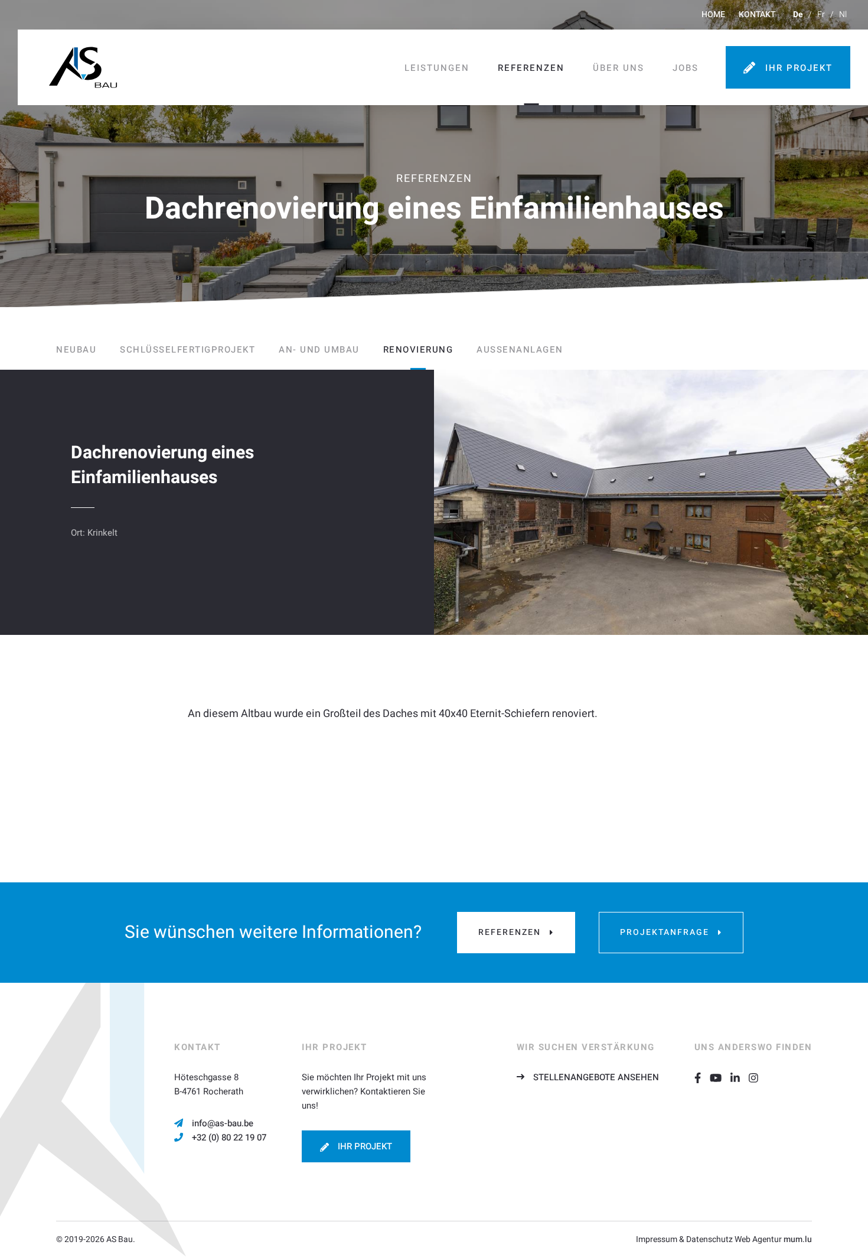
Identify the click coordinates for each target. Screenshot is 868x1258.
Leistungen (436, 67)
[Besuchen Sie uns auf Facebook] (702, 1077)
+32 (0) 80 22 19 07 (229, 1137)
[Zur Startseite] (83, 67)
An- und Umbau (319, 349)
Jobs (686, 67)
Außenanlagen (520, 349)
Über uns (618, 67)
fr (821, 14)
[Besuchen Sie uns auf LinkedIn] (739, 1077)
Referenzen (531, 67)
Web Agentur (758, 1239)
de (798, 14)
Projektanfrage (664, 932)
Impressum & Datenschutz (684, 1239)
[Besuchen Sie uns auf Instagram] (758, 1077)
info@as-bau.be (222, 1123)
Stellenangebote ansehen (596, 1077)
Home (713, 14)
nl (843, 14)
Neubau (76, 349)
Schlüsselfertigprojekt (187, 349)
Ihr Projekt (799, 67)
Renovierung (418, 349)
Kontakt (757, 14)
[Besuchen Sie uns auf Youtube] (720, 1077)
